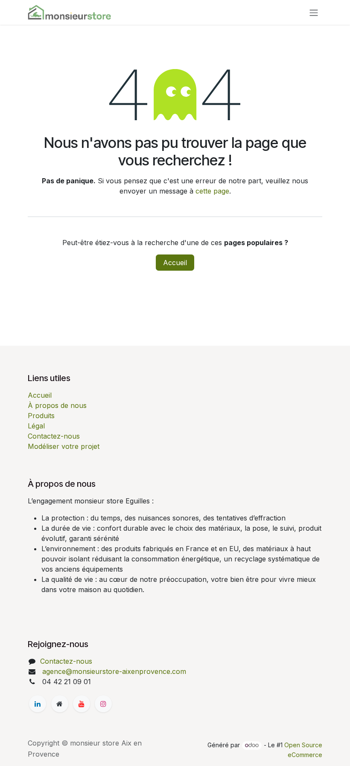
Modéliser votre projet (63, 446)
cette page (212, 191)
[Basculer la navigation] (313, 12)
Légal (36, 426)
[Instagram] (103, 703)
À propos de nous (57, 405)
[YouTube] (81, 703)
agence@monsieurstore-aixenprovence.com (113, 671)
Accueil (175, 262)
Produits (41, 415)
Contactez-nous (54, 436)
